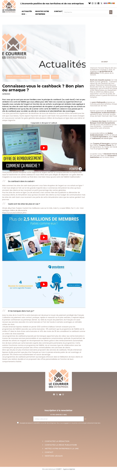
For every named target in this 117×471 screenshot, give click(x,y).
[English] (105, 3)
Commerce (35, 77)
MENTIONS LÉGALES (54, 456)
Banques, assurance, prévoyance (18, 77)
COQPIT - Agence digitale (65, 469)
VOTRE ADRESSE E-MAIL (58, 415)
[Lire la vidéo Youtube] (43, 147)
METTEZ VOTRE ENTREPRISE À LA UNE (61, 449)
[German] (109, 3)
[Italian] (111, 3)
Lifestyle (55, 77)
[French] (107, 3)
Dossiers (46, 77)
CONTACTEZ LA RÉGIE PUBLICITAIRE (61, 445)
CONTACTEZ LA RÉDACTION (57, 441)
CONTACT (58, 11)
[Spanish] (114, 3)
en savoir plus (107, 138)
